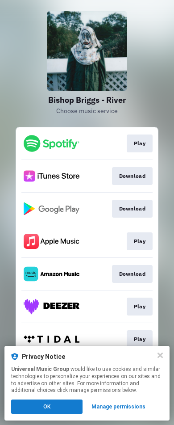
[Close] (160, 355)
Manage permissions (118, 407)
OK (46, 407)
